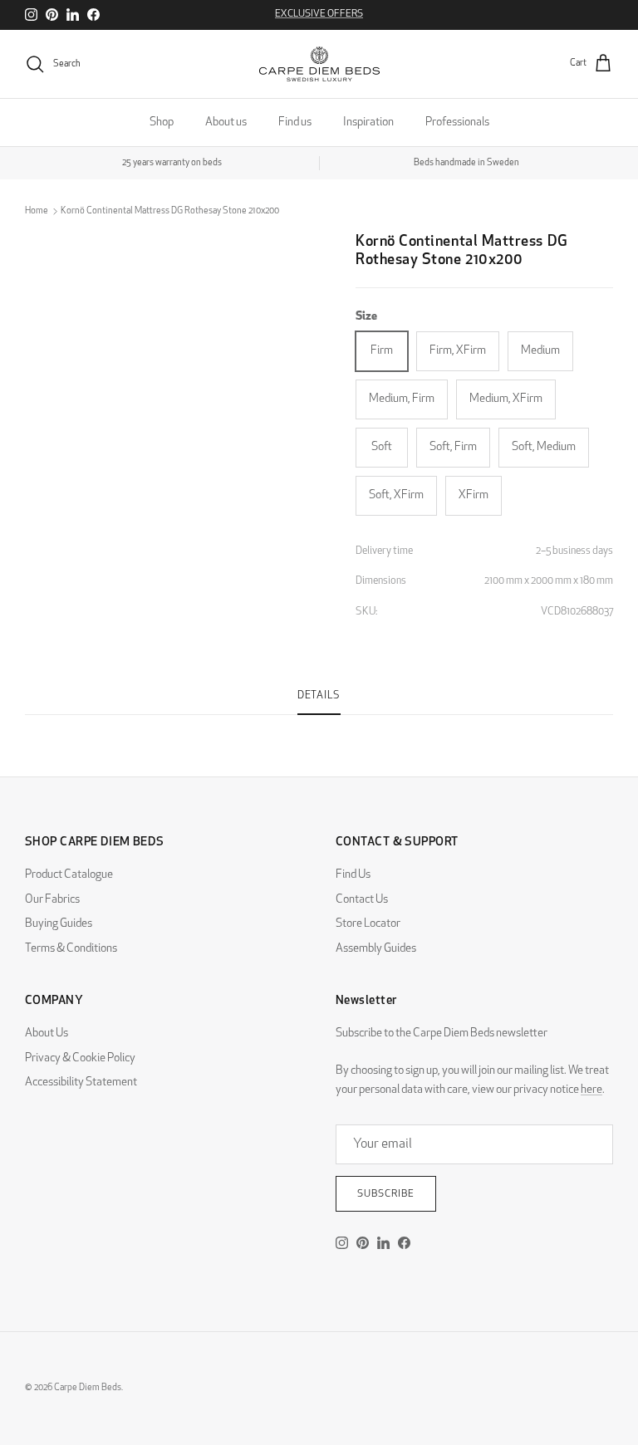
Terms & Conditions (71, 949)
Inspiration (368, 122)
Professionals (457, 122)
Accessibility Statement (81, 1082)
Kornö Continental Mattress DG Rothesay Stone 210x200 (170, 211)
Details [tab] (319, 696)
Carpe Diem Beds (87, 1388)
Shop (162, 122)
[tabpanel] (319, 725)
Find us (295, 122)
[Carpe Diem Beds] (319, 64)
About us (226, 122)
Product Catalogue (69, 875)
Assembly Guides (376, 949)
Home (36, 211)
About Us (46, 1033)
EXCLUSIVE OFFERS (319, 14)
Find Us (353, 875)
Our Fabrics (52, 900)
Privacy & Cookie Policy (80, 1058)
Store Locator (368, 924)
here (591, 1090)
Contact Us (362, 900)
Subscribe (386, 1194)
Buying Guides (58, 924)
